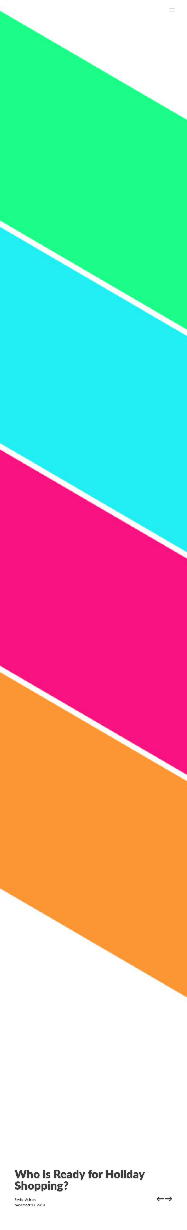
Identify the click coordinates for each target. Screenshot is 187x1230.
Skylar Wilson (25, 1200)
